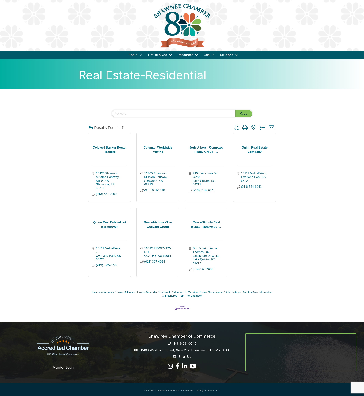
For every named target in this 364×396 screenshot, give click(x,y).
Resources (185, 55)
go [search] (245, 113)
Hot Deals (165, 292)
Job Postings (233, 292)
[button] (90, 127)
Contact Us (250, 292)
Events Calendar (147, 292)
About (133, 55)
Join (207, 55)
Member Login (63, 367)
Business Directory (103, 292)
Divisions (226, 55)
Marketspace (215, 292)
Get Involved (157, 55)
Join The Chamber (190, 295)
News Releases (125, 292)
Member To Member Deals (189, 292)
